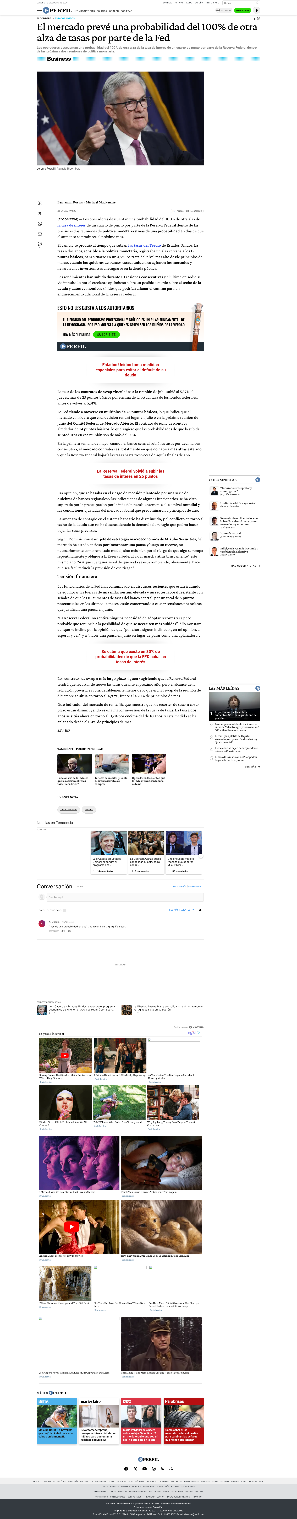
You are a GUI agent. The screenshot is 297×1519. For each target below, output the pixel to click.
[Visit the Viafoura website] (196, 1026)
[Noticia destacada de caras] (141, 1402)
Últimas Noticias (84, 11)
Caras (189, 3)
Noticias (179, 3)
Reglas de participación (178, 1497)
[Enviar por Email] (40, 234)
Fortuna (136, 1487)
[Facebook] (126, 1469)
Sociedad (126, 11)
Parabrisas (148, 1487)
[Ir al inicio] (57, 10)
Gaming (235, 1482)
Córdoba (139, 1482)
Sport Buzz (177, 1492)
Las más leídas (224, 688)
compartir (183, 931)
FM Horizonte (188, 1487)
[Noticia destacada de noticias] (57, 1402)
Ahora (36, 1482)
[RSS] (162, 1469)
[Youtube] (144, 1469)
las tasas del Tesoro (144, 245)
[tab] (53, 910)
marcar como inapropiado (195, 933)
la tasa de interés (71, 225)
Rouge (160, 1487)
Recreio (189, 1492)
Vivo (243, 1482)
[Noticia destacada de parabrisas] (184, 1402)
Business (167, 3)
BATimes (175, 1487)
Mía (167, 1487)
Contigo (122, 1492)
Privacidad (149, 1497)
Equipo (160, 1497)
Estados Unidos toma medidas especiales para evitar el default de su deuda (131, 369)
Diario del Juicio (256, 1482)
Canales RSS (101, 1497)
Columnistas (222, 479)
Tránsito (197, 1497)
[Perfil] (58, 1393)
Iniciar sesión (179, 886)
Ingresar (226, 10)
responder (54, 931)
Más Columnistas (243, 565)
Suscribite (243, 10)
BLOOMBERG (44, 18)
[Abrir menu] (39, 10)
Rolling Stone (162, 1492)
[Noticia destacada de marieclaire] (99, 1402)
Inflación (89, 809)
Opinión (114, 11)
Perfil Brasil (212, 3)
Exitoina (225, 1482)
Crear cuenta (194, 886)
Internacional (99, 1482)
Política (102, 11)
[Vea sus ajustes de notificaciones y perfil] (256, 10)
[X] (135, 1469)
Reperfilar (152, 1482)
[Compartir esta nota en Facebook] (40, 203)
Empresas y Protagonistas (185, 1482)
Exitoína (199, 3)
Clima (111, 1482)
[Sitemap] (171, 1469)
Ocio (131, 1482)
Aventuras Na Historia (140, 1492)
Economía (73, 1482)
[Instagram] (154, 1469)
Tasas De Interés (68, 809)
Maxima (199, 1492)
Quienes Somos (117, 1497)
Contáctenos (134, 1497)
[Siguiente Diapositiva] (201, 855)
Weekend (125, 1487)
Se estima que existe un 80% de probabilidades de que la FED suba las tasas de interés (130, 656)
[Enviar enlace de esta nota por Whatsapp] (40, 224)
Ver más (250, 766)
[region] (120, 956)
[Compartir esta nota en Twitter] (40, 213)
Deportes (121, 1482)
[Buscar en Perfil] (257, 2)
